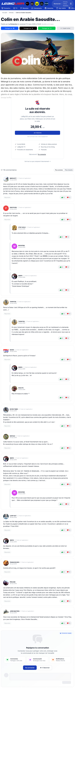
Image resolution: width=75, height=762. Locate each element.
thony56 (13, 301)
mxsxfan (21, 245)
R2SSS (12, 350)
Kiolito (21, 388)
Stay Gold (22, 227)
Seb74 (20, 275)
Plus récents (69, 170)
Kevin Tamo (14, 409)
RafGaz (12, 436)
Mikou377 (13, 178)
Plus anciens (59, 170)
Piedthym (13, 207)
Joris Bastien (14, 611)
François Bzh (14, 562)
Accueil (4, 12)
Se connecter (42, 154)
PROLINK (12, 582)
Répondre (7, 197)
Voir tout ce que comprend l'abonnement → (38, 161)
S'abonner (46, 668)
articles (11, 12)
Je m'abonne (37, 132)
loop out (13, 515)
